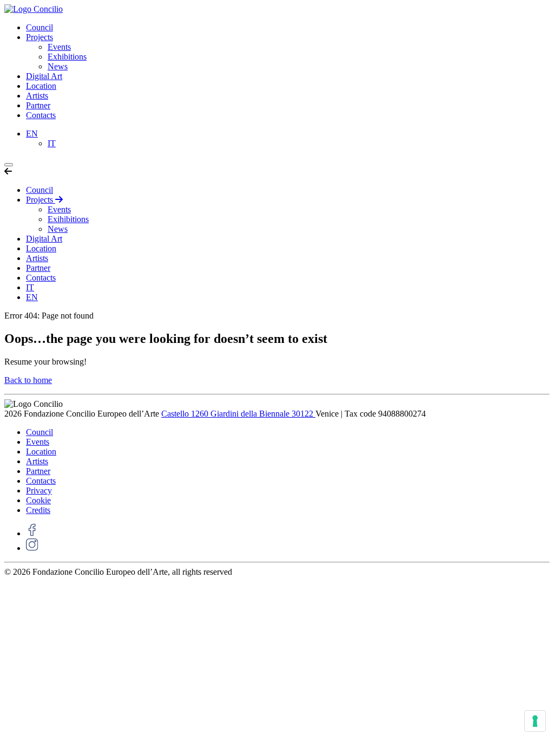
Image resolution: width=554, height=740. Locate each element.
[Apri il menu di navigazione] (8, 164)
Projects (39, 37)
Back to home (28, 380)
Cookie (38, 500)
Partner (38, 105)
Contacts (41, 115)
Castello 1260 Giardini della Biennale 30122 (238, 413)
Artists (37, 95)
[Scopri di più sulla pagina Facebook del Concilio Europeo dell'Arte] (32, 533)
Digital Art (44, 76)
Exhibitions (67, 56)
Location (41, 85)
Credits (38, 510)
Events (59, 46)
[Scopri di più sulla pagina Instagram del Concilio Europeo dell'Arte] (32, 548)
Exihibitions (68, 219)
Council (39, 27)
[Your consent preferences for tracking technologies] (535, 721)
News (58, 66)
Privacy (39, 490)
